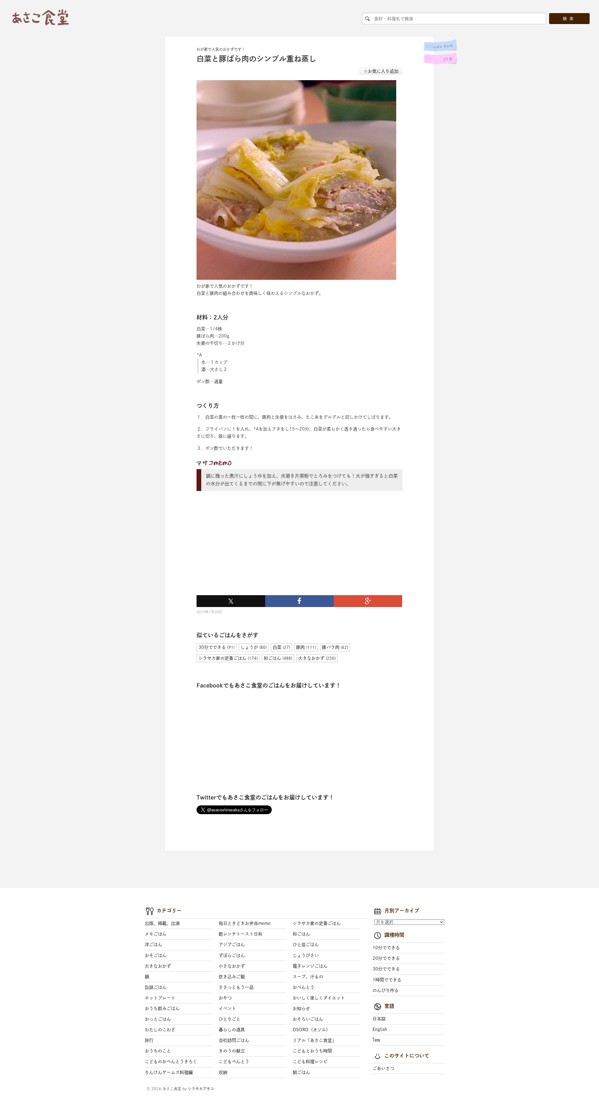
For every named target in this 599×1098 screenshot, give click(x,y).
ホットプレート (160, 998)
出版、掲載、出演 (162, 923)
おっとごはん (158, 1019)
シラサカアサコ (201, 1089)
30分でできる (386, 969)
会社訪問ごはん (234, 1040)
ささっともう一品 (236, 987)
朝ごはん (301, 1072)
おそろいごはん (308, 1019)
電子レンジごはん (310, 966)
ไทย (376, 1040)
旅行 (149, 1040)
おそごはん (156, 955)
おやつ (225, 998)
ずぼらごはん (232, 955)
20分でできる (386, 958)
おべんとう (303, 987)
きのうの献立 (232, 1051)
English (380, 1029)
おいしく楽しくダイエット (319, 998)
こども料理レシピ (310, 1061)
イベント (227, 1008)
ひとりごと (230, 1019)
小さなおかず (232, 966)
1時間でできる (387, 980)
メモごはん (156, 934)
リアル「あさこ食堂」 (314, 1040)
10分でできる (386, 947)
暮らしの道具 (232, 1030)
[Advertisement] (243, 550)
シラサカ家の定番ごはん (317, 923)
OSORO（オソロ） (311, 1030)
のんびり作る (386, 990)
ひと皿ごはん (306, 944)
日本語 (379, 1019)
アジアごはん (232, 944)
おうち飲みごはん (162, 1008)
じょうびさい (306, 955)
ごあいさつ (383, 1068)
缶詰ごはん (156, 987)
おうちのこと (158, 1051)
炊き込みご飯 (232, 976)
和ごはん (301, 934)
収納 (223, 1072)
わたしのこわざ (160, 1030)
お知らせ (301, 1008)
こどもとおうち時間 (312, 1051)
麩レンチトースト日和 (240, 934)
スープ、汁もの (308, 976)
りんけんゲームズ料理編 (169, 1072)
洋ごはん (153, 944)
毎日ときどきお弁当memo (244, 923)
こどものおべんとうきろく (171, 1061)
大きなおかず (158, 966)
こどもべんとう (234, 1061)
